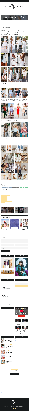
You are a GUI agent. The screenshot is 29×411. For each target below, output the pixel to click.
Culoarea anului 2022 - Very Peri (14, 229)
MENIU (14, 13)
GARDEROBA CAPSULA (4, 290)
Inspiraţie (5, 227)
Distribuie (27, 195)
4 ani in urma (6, 362)
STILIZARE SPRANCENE (4, 303)
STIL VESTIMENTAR (4, 287)
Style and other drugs (8, 361)
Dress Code (22, 227)
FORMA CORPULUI (4, 284)
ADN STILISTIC (7, 344)
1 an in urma (6, 347)
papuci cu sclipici (4, 196)
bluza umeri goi (3, 195)
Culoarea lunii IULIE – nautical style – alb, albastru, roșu (8, 356)
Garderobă (9, 18)
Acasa (6, 18)
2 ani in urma (6, 353)
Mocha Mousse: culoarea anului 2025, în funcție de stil (9, 341)
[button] (22, 317)
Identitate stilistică (8, 360)
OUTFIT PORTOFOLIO (4, 295)
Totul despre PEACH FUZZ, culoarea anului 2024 (9, 352)
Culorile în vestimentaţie (7, 339)
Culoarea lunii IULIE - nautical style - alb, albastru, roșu (5, 230)
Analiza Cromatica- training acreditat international (9, 346)
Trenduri (14, 18)
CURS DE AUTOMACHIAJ (4, 298)
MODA (25, 227)
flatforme (8, 195)
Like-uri (23, 195)
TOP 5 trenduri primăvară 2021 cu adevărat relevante (23, 230)
